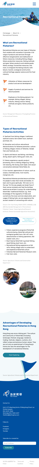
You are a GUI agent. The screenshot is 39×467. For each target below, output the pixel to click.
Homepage (6, 33)
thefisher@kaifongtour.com (11, 415)
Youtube (5, 431)
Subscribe (8, 447)
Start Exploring (14, 355)
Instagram (6, 429)
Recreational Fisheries (10, 35)
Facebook (6, 426)
